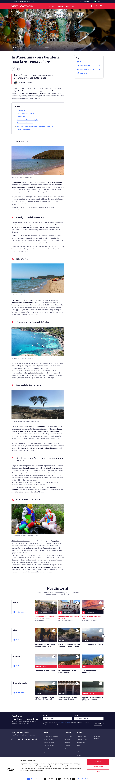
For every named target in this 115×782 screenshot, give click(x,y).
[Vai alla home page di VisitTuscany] (22, 6)
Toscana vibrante (48, 746)
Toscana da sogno (49, 742)
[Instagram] (19, 740)
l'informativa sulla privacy (64, 722)
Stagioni (67, 746)
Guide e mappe (81, 752)
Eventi (67, 749)
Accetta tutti (98, 761)
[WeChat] (33, 740)
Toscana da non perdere (50, 736)
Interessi (67, 739)
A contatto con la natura (50, 749)
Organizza (80, 732)
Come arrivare (81, 736)
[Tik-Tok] (22, 740)
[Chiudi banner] (112, 759)
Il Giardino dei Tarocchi (20, 541)
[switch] (44, 779)
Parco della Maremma (36, 427)
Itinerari (67, 742)
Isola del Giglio (17, 366)
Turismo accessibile (83, 749)
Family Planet (28, 177)
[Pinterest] (26, 740)
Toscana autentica (49, 739)
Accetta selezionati (98, 766)
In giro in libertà (48, 752)
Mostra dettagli (82, 779)
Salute (79, 755)
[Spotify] (36, 740)
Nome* (45, 715)
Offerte (79, 746)
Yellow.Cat (34, 535)
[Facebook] (12, 740)
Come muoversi (82, 739)
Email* (76, 715)
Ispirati (46, 732)
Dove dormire (81, 742)
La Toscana (68, 736)
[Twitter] (16, 740)
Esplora (68, 732)
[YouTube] (29, 740)
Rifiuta (98, 771)
